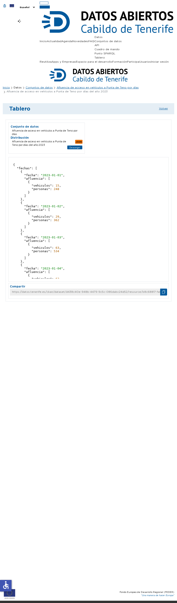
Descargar (74, 147)
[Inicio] (4, 5)
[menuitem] (27, 7)
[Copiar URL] (163, 292)
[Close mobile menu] (45, 7)
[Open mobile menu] (44, 3)
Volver (163, 108)
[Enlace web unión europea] (11, 5)
